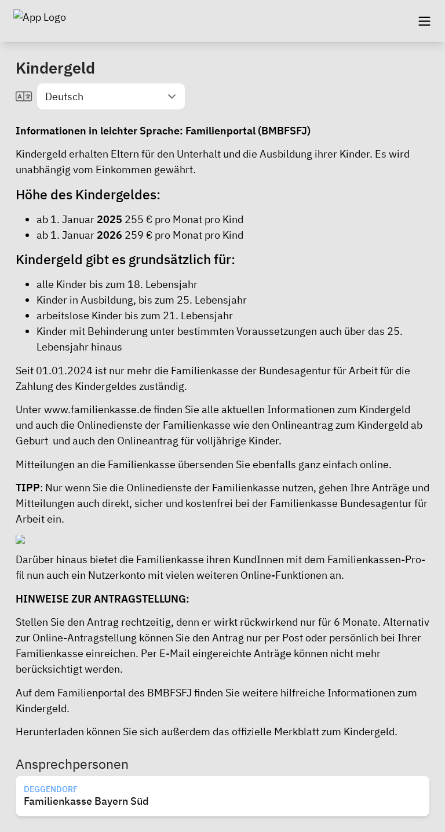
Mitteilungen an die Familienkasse (96, 464)
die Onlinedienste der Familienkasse (195, 487)
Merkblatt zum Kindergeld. (335, 731)
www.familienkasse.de (97, 409)
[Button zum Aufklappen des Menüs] (424, 21)
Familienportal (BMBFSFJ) (248, 130)
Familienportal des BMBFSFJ (124, 692)
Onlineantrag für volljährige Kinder (198, 440)
